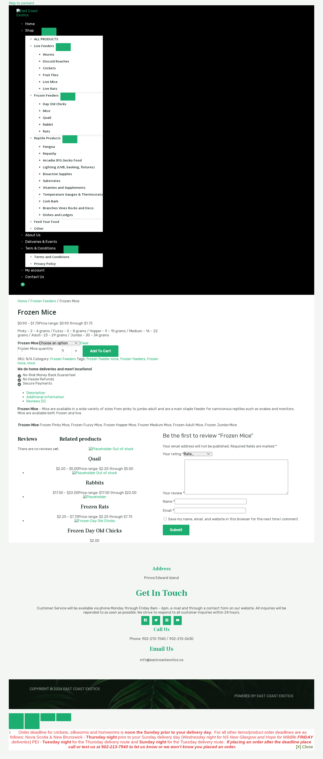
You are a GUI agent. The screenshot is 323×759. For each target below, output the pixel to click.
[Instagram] (167, 620)
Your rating (173, 454)
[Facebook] (145, 620)
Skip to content (21, 3)
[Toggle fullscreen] (32, 717)
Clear (84, 343)
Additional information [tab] (45, 397)
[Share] (47, 717)
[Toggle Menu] (49, 32)
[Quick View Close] (10, 711)
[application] (36, 30)
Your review (174, 493)
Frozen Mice (28, 343)
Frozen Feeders (43, 301)
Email (168, 510)
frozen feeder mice (102, 359)
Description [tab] (35, 393)
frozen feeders (132, 359)
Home (22, 301)
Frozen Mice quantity (35, 348)
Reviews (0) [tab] (35, 401)
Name (169, 501)
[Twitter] (156, 620)
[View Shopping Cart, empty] (20, 287)
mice (31, 363)
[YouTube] (178, 620)
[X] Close (304, 746)
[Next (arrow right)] (32, 725)
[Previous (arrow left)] (16, 725)
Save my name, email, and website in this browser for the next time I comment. (233, 519)
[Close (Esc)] (63, 717)
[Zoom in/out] (16, 717)
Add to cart (100, 351)
